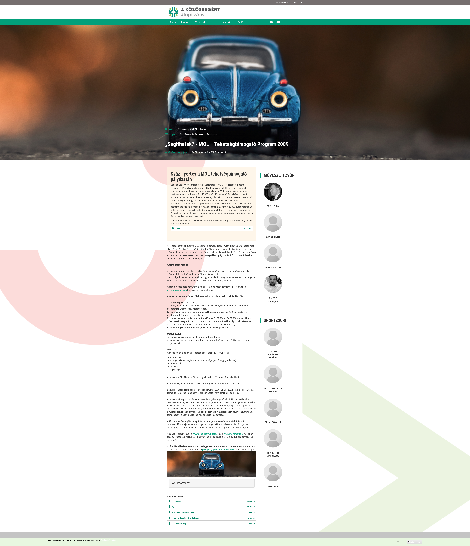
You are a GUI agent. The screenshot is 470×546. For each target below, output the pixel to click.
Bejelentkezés (282, 2)
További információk (109, 540)
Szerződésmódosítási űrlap (183, 512)
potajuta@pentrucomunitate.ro (218, 449)
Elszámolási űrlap (179, 524)
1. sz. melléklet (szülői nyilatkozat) (186, 518)
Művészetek (176, 501)
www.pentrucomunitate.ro (206, 434)
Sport (174, 507)
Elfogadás (401, 542)
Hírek (214, 22)
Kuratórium (227, 22)
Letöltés (179, 228)
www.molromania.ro (177, 290)
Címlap (173, 22)
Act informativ (181, 483)
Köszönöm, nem (414, 542)
